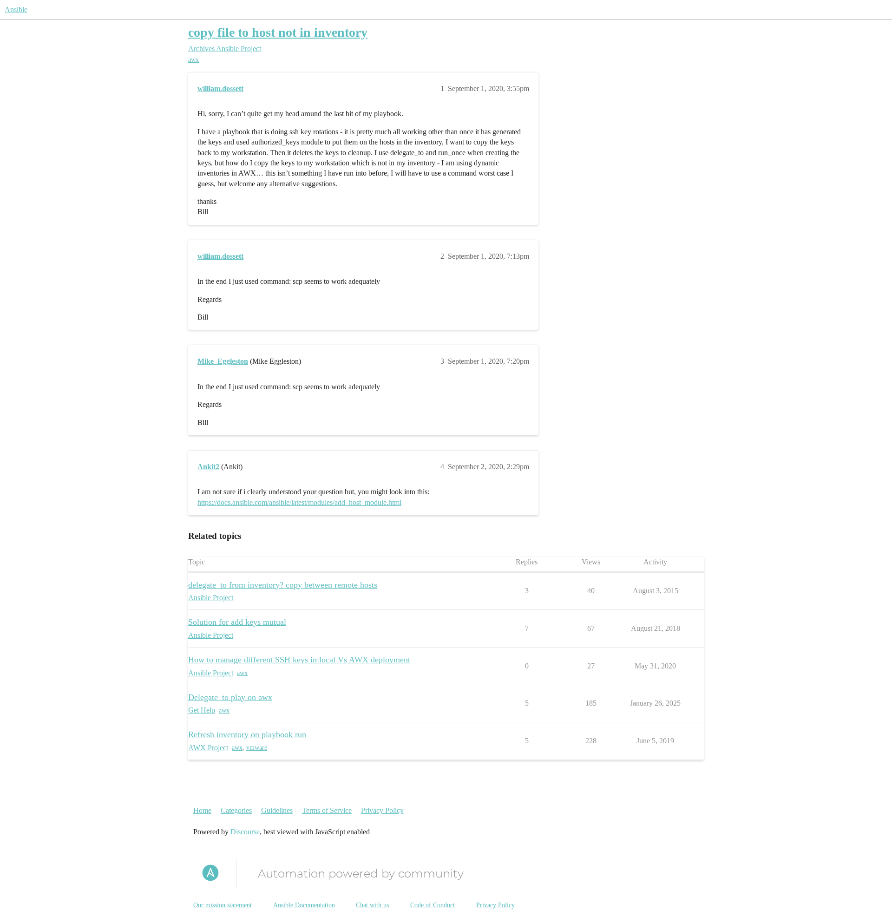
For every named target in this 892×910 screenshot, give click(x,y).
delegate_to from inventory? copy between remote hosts (282, 584)
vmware (256, 747)
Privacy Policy (382, 810)
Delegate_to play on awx (230, 697)
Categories (236, 810)
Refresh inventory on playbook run (247, 734)
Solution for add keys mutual (237, 622)
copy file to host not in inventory (277, 32)
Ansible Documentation (304, 905)
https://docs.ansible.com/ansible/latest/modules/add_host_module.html (299, 502)
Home (202, 810)
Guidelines (277, 810)
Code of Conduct (432, 905)
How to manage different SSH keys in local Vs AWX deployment (299, 659)
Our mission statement (222, 905)
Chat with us (372, 905)
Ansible (16, 9)
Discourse (245, 832)
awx (193, 59)
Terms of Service (327, 810)
